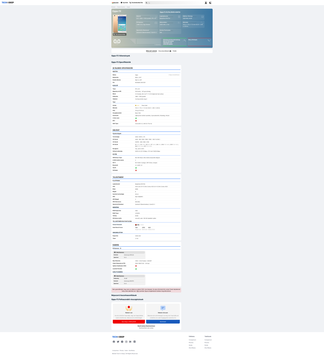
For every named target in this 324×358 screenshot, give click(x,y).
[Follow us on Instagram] (126, 341)
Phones (191, 342)
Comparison (192, 340)
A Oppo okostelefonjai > (174, 74)
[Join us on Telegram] (122, 341)
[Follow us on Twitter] (118, 341)
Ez (138, 291)
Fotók (175, 51)
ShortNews (192, 348)
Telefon (125, 3)
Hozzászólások (164, 51)
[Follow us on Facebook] (114, 341)
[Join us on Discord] (134, 341)
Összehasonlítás (137, 3)
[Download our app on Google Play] (130, 341)
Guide (190, 345)
